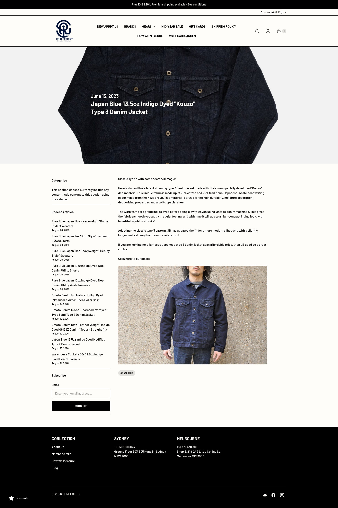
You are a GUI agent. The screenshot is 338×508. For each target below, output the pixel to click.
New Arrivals (107, 26)
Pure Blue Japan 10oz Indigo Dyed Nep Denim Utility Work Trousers (78, 284)
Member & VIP (61, 454)
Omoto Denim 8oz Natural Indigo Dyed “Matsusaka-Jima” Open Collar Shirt (77, 299)
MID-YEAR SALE (172, 26)
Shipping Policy (224, 26)
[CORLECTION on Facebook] (273, 495)
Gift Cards (197, 26)
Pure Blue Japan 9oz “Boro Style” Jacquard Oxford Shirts (81, 240)
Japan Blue (126, 372)
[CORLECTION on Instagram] (282, 495)
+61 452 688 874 (124, 447)
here (128, 258)
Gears (147, 26)
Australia (272, 12)
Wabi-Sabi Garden (182, 36)
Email (55, 385)
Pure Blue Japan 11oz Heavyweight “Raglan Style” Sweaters (81, 225)
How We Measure (150, 36)
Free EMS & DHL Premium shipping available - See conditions (169, 4)
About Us (58, 447)
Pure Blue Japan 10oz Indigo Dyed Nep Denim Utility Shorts (78, 270)
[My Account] (267, 31)
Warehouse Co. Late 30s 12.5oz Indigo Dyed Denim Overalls (77, 358)
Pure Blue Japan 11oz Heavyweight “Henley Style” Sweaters (81, 255)
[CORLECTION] (64, 31)
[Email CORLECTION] (265, 495)
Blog (55, 468)
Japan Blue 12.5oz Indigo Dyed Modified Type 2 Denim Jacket (78, 343)
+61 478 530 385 (187, 447)
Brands (130, 26)
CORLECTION (71, 494)
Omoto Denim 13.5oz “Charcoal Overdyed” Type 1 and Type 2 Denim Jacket (80, 314)
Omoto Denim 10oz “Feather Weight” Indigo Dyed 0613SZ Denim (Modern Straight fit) (81, 329)
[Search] (257, 31)
